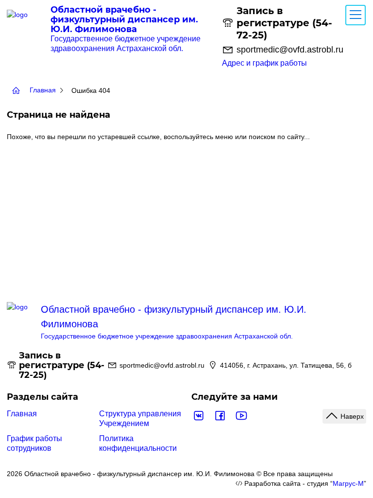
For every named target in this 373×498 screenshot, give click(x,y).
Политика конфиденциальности (138, 443)
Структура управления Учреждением (140, 418)
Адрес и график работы (264, 63)
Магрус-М (348, 483)
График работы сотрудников (34, 443)
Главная (22, 413)
